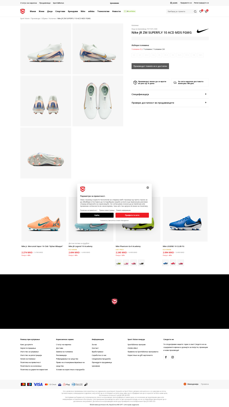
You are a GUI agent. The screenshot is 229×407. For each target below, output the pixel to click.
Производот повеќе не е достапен (150, 66)
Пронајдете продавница (102, 362)
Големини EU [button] (137, 49)
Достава (59, 348)
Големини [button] (148, 49)
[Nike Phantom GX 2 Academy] (126, 263)
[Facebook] (166, 357)
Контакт (95, 348)
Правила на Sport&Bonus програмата (143, 352)
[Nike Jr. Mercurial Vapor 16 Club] (43, 219)
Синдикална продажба (101, 359)
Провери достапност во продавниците (153, 102)
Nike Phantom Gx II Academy (128, 246)
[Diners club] (77, 384)
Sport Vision (24, 18)
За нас (94, 344)
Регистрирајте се (201, 3)
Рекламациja (61, 355)
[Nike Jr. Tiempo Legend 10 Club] (181, 263)
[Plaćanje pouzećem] (86, 384)
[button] (37, 11)
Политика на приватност (30, 362)
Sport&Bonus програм (137, 344)
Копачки (52, 18)
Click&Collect (133, 348)
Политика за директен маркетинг (34, 369)
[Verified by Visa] (59, 384)
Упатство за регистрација (31, 355)
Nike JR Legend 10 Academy (80, 246)
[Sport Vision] (22, 11)
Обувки (44, 18)
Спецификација (140, 94)
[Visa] (38, 384)
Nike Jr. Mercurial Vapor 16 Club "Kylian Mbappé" (42, 246)
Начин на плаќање (27, 359)
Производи (35, 18)
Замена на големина (64, 352)
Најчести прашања (28, 348)
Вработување (97, 352)
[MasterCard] (23, 384)
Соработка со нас (99, 355)
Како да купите (26, 344)
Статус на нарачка (63, 344)
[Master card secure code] (51, 384)
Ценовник (114, 3)
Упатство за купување (29, 352)
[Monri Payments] (66, 384)
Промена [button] (205, 384)
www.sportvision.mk (101, 405)
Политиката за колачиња (30, 366)
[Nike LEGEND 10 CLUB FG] (185, 219)
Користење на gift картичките (140, 355)
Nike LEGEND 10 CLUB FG (173, 246)
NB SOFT (120, 405)
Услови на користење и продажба (70, 369)
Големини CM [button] (159, 49)
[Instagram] (172, 357)
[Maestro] (29, 384)
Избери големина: (140, 45)
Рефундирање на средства (67, 359)
